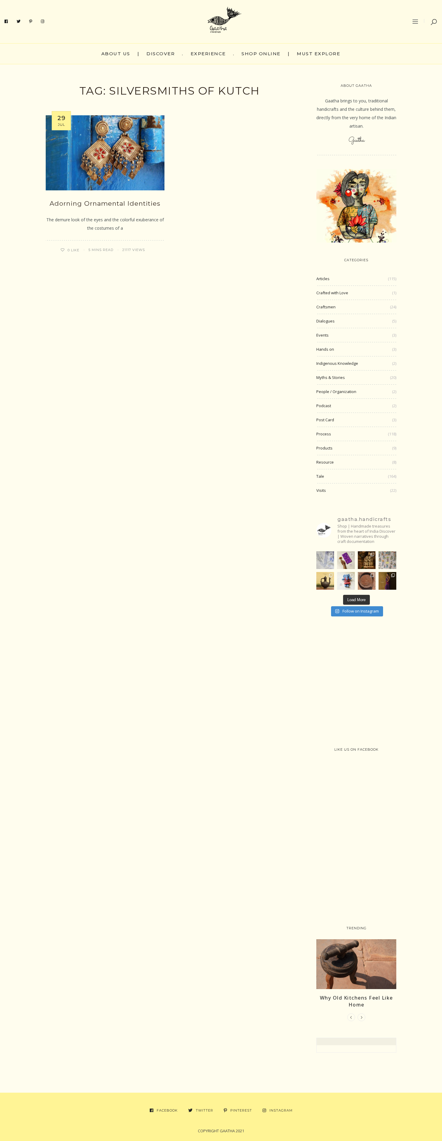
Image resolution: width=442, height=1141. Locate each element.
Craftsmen (326, 307)
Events (322, 335)
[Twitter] (19, 22)
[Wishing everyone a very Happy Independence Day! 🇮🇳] (387, 560)
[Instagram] (43, 22)
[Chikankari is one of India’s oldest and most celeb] (325, 560)
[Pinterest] (30, 22)
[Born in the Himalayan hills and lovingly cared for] (346, 581)
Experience (208, 53)
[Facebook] (6, 22)
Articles (323, 278)
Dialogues (325, 321)
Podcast (323, 405)
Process (323, 434)
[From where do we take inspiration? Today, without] (367, 560)
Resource (325, 462)
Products (324, 448)
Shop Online (261, 53)
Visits (321, 490)
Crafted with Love (332, 292)
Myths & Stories (330, 377)
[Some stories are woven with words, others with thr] (387, 581)
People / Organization (336, 391)
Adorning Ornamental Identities (105, 203)
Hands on (325, 349)
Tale (320, 476)
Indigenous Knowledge (337, 363)
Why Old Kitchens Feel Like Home (356, 1001)
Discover (160, 53)
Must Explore (318, 53)
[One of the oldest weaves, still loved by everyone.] (346, 560)
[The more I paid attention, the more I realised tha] (367, 581)
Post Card (325, 419)
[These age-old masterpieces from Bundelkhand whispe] (325, 581)
